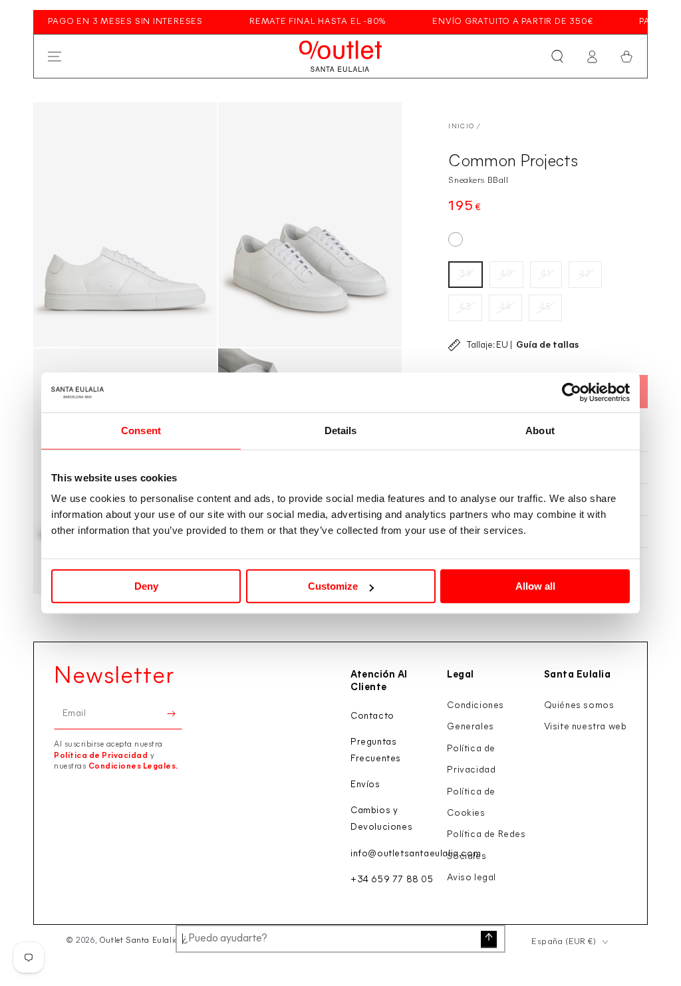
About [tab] (540, 430)
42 (585, 274)
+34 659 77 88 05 (392, 880)
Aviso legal (471, 878)
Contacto (372, 716)
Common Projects (513, 162)
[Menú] (54, 56)
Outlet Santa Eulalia (139, 941)
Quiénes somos (579, 706)
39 (465, 274)
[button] (557, 56)
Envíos (365, 785)
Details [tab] (341, 430)
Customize (333, 586)
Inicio (461, 126)
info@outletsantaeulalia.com (415, 854)
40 (506, 274)
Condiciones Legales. (133, 767)
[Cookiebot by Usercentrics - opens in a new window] (571, 392)
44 (505, 307)
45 (545, 307)
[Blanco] (455, 239)
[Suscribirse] (174, 714)
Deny (146, 586)
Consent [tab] (141, 430)
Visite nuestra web (585, 727)
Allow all (535, 586)
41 (546, 274)
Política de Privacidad (101, 756)
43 (465, 307)
